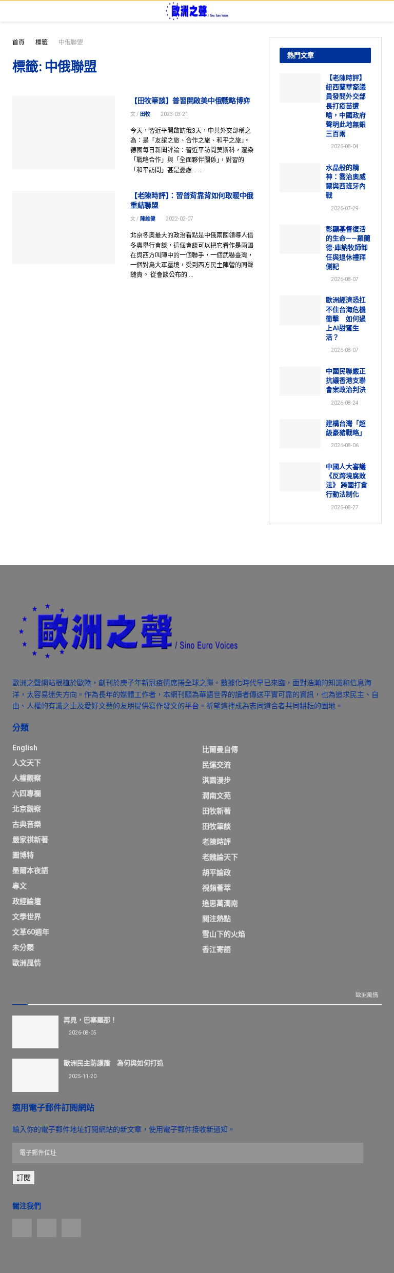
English (24, 748)
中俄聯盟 (70, 42)
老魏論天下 (220, 857)
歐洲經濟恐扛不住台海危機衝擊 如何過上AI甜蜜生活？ (346, 318)
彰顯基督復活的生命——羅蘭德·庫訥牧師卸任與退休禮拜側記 (348, 247)
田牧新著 (216, 811)
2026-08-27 (344, 507)
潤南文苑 (216, 795)
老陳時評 (216, 842)
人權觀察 (26, 778)
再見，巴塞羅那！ (90, 1020)
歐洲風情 (26, 963)
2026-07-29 (344, 208)
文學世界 (26, 916)
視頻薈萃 (216, 888)
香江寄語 (216, 949)
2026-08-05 (82, 1033)
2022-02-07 (179, 219)
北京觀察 (26, 809)
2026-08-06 (344, 445)
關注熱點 (216, 918)
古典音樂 (26, 824)
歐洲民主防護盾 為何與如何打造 (114, 1063)
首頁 (18, 42)
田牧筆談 (216, 826)
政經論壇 (26, 901)
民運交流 (216, 765)
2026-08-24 (344, 403)
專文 (19, 886)
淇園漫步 (216, 780)
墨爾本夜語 (30, 870)
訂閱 (23, 1177)
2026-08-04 (344, 146)
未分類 (23, 947)
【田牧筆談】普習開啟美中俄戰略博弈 (190, 100)
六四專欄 (26, 793)
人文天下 (26, 763)
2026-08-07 (344, 279)
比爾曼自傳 (220, 749)
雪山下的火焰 (223, 934)
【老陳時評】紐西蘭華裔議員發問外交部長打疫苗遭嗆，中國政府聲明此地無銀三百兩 (346, 105)
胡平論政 (216, 872)
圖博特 (23, 855)
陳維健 (147, 219)
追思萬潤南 (220, 903)
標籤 (41, 42)
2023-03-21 (174, 114)
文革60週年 (30, 932)
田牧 (145, 114)
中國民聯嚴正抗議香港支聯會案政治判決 (346, 380)
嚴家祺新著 (30, 840)
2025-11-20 (82, 1076)
